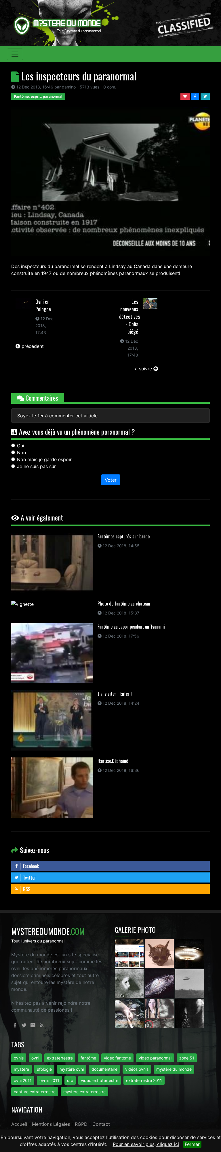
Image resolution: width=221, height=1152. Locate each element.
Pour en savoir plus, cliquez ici (146, 1144)
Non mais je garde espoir (44, 459)
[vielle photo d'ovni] (189, 983)
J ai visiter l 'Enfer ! (115, 693)
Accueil (19, 1124)
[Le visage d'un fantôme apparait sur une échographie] (160, 1013)
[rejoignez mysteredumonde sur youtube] (130, 953)
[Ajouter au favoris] (185, 96)
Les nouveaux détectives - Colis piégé (129, 316)
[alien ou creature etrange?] (130, 1013)
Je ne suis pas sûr (36, 466)
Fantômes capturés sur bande (124, 536)
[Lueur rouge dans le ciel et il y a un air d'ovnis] (189, 953)
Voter (111, 480)
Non (21, 452)
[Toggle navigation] (15, 54)
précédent (32, 346)
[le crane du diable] (160, 953)
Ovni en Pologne (43, 305)
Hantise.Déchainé (113, 760)
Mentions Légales (51, 1124)
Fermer (192, 1144)
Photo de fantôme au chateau (124, 603)
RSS (26, 889)
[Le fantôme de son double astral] (189, 1013)
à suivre (144, 369)
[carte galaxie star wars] (160, 983)
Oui (20, 445)
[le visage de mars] (130, 983)
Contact (101, 1124)
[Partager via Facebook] (196, 96)
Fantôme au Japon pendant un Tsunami (131, 626)
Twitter (29, 877)
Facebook (30, 866)
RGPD (81, 1124)
